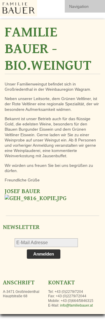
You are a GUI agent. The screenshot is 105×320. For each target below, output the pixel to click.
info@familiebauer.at (76, 305)
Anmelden (43, 253)
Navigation (79, 6)
